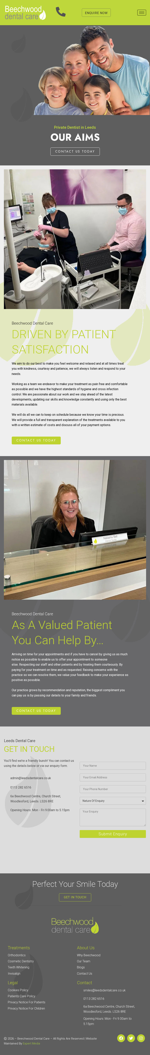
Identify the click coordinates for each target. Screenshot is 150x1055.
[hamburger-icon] (141, 12)
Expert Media (31, 1043)
